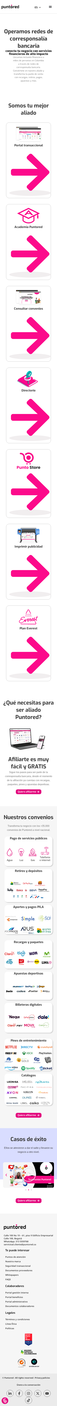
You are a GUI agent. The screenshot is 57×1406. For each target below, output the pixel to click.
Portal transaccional (28, 145)
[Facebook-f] (19, 1393)
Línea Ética (11, 1323)
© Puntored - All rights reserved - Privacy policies (26, 1377)
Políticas (9, 1328)
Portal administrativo (16, 1301)
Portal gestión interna (16, 1292)
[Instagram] (28, 1393)
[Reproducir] (28, 1175)
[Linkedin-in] (10, 1393)
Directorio (28, 390)
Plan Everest (28, 628)
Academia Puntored (28, 227)
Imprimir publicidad (29, 547)
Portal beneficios (14, 1297)
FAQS (8, 1279)
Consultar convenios (28, 309)
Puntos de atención (15, 1256)
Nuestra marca (13, 1261)
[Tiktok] (28, 1400)
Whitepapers (12, 1274)
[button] (6, 1175)
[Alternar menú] (50, 6)
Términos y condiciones (17, 1319)
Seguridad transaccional (18, 1265)
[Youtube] (47, 1393)
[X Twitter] (37, 1393)
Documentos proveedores (18, 1270)
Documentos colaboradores (19, 1306)
